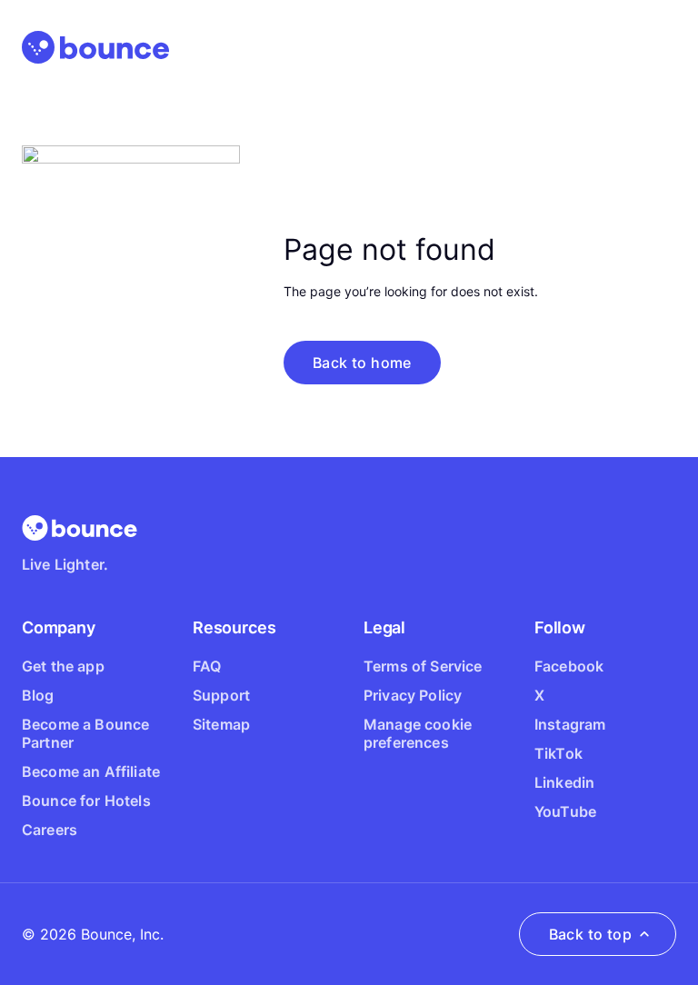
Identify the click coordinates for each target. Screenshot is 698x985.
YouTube (565, 811)
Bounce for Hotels (86, 800)
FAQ (207, 666)
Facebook (568, 666)
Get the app (63, 666)
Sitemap (221, 724)
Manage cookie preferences (418, 733)
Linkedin (564, 782)
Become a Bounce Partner (85, 733)
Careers (49, 830)
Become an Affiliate (91, 771)
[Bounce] (95, 47)
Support (221, 695)
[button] (362, 362)
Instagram (569, 724)
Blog (38, 695)
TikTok (558, 753)
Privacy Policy (413, 695)
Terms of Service (423, 666)
